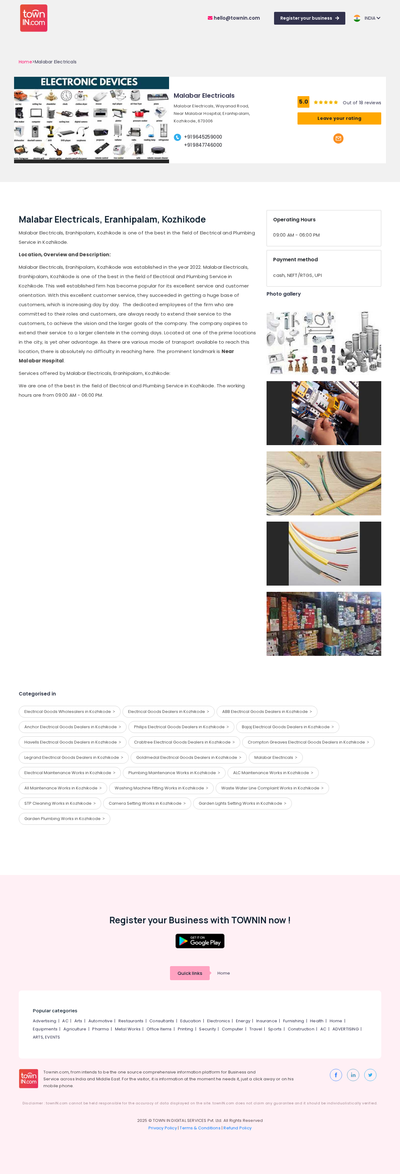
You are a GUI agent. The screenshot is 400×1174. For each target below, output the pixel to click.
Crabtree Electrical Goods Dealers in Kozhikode (183, 742)
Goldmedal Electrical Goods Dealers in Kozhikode (187, 757)
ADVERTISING (345, 1029)
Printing (185, 1029)
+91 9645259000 (203, 137)
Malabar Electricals (274, 757)
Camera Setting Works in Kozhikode (146, 803)
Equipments (45, 1029)
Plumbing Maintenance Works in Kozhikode (173, 773)
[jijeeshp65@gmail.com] (338, 138)
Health (316, 1021)
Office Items (159, 1029)
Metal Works (128, 1029)
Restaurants (130, 1021)
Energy (243, 1021)
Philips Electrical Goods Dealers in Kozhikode (180, 727)
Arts (78, 1021)
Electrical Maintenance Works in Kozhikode (68, 773)
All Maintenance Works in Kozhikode (61, 788)
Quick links (190, 973)
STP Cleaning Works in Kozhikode (58, 803)
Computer (232, 1029)
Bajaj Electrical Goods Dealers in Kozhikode (287, 727)
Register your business (306, 18)
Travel (255, 1029)
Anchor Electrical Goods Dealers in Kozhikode (71, 727)
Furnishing (293, 1021)
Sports (275, 1029)
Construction (301, 1029)
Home (25, 62)
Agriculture (74, 1029)
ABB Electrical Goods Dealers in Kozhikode (266, 712)
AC (65, 1021)
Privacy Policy (162, 1128)
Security (207, 1029)
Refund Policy (237, 1128)
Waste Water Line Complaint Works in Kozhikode (271, 788)
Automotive (100, 1021)
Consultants (161, 1021)
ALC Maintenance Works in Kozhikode (272, 773)
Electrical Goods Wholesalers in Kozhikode (68, 712)
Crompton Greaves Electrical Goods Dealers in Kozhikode (307, 742)
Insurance (266, 1021)
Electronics (218, 1021)
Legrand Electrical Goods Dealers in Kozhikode (72, 757)
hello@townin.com (236, 18)
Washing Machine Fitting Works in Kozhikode (160, 788)
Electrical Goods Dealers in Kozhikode (167, 712)
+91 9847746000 (203, 145)
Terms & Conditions (200, 1128)
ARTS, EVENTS (46, 1037)
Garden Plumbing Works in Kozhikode (63, 819)
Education (190, 1021)
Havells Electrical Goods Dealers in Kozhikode (71, 742)
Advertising (44, 1021)
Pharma (100, 1029)
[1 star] (336, 102)
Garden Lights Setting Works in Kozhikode (241, 803)
